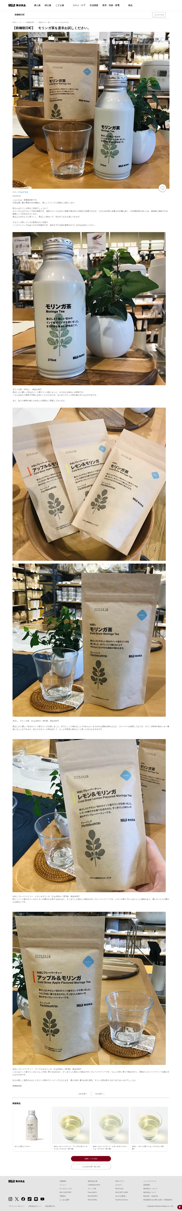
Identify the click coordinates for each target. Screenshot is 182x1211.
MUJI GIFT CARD (121, 1192)
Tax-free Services (121, 1200)
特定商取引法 (50, 1206)
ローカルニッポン (66, 1189)
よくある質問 (64, 1200)
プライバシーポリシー (17, 1206)
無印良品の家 (92, 1181)
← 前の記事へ (82, 1094)
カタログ (118, 1185)
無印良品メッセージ (150, 1189)
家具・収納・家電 (111, 5)
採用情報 (146, 1185)
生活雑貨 (94, 5)
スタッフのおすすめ (20, 192)
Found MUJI (92, 1192)
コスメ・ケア (79, 5)
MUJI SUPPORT (65, 1192)
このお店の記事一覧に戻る (91, 1167)
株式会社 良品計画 (150, 1196)
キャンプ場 (92, 1189)
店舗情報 (63, 1181)
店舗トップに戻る (91, 1159)
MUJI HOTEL (92, 1200)
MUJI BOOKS (93, 1196)
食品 (130, 5)
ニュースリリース (149, 1181)
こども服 (59, 5)
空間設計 (63, 1196)
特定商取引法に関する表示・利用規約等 (157, 1200)
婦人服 (37, 5)
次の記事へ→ (100, 1094)
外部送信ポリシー (35, 1206)
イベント (63, 1185)
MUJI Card (119, 1189)
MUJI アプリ (119, 1181)
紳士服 (48, 5)
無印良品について (149, 1192)
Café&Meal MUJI (94, 1185)
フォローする (159, 15)
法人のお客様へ (121, 1196)
